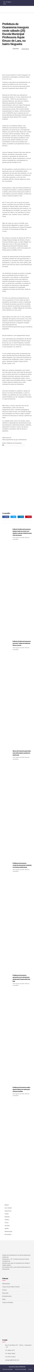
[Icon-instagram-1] (20, 3)
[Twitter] (18, 3)
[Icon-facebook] (15, 3)
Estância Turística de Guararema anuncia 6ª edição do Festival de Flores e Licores (22, 643)
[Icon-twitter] (5, 1273)
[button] (32, 9)
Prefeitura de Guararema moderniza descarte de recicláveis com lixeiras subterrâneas (22, 865)
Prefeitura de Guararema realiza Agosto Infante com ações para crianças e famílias (21, 1089)
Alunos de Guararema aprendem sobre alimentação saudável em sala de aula (22, 753)
